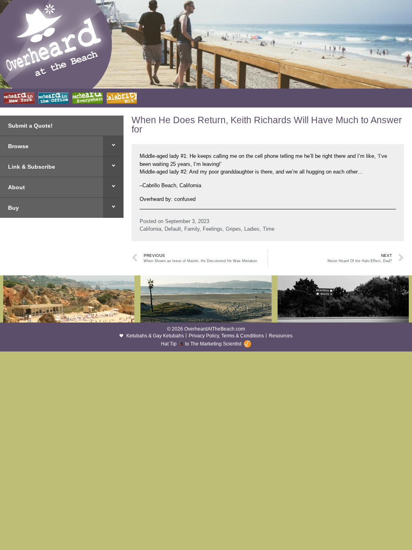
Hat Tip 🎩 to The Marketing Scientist (201, 344)
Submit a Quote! (30, 125)
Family (192, 229)
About (16, 187)
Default (173, 229)
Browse (18, 146)
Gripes (233, 229)
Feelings (212, 229)
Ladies (252, 229)
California (150, 229)
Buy (13, 208)
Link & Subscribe (31, 166)
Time (268, 229)
